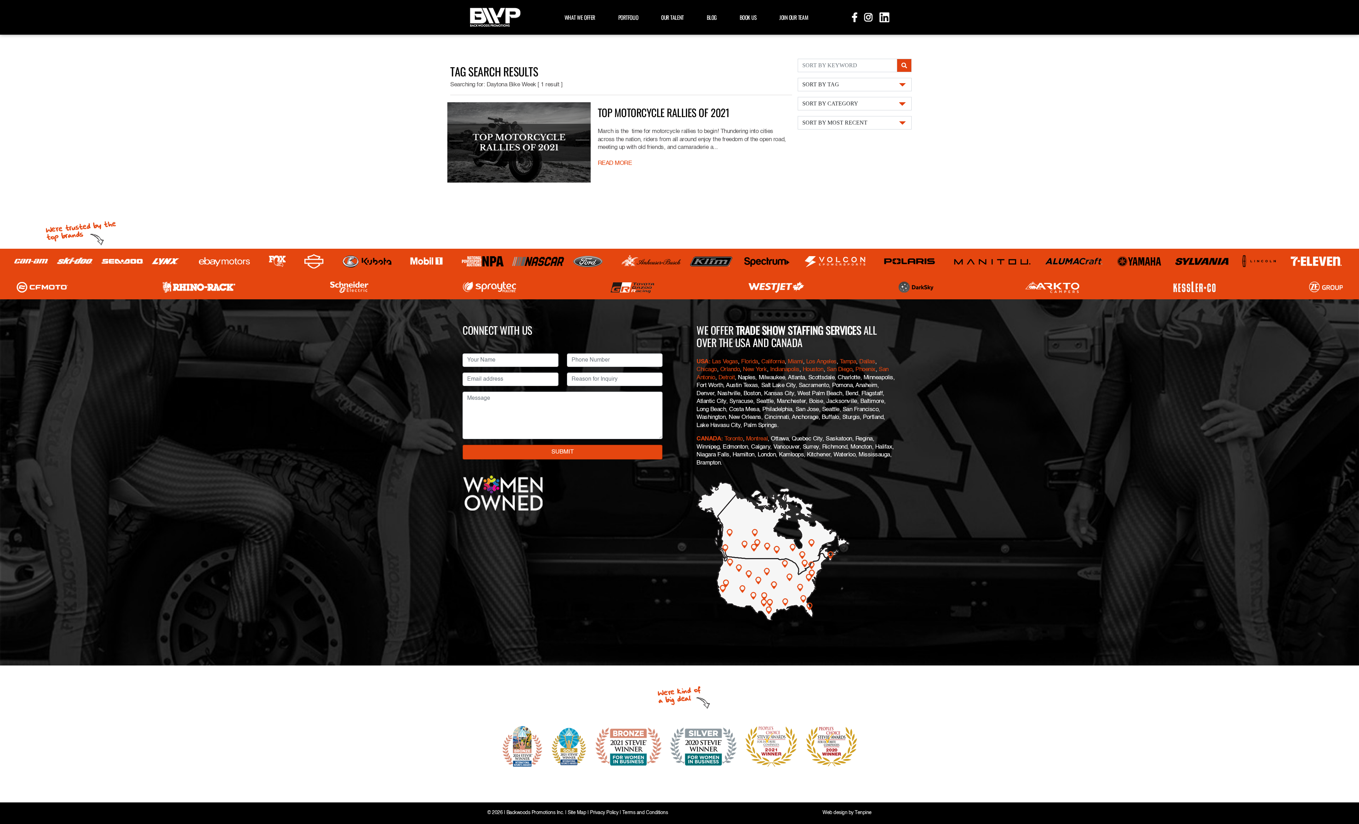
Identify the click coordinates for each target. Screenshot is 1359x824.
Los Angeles (821, 362)
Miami (795, 362)
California (773, 362)
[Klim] (711, 261)
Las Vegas (725, 362)
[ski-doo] (75, 261)
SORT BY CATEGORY (830, 103)
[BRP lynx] (166, 261)
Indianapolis (784, 370)
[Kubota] (367, 261)
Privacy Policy (604, 813)
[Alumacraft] (1074, 261)
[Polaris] (909, 261)
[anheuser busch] (651, 261)
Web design (834, 813)
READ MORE (615, 163)
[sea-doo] (122, 261)
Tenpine (863, 813)
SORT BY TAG (820, 84)
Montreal (757, 439)
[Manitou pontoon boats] (992, 261)
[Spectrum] (766, 261)
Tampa (848, 362)
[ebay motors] (224, 261)
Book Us (748, 17)
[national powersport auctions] (483, 261)
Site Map (577, 813)
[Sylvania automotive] (1202, 261)
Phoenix (865, 370)
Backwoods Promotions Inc (534, 813)
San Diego (840, 370)
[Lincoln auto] (1260, 261)
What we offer (579, 17)
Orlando (730, 370)
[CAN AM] (31, 261)
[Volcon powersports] (835, 261)
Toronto (733, 439)
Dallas (867, 362)
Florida (749, 362)
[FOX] (277, 261)
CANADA (708, 439)
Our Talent (672, 17)
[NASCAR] (538, 261)
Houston (813, 370)
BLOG (712, 17)
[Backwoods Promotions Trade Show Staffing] (495, 16)
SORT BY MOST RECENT (834, 123)
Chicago (706, 370)
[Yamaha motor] (1139, 261)
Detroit (726, 378)
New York (755, 370)
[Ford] (588, 261)
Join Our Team (793, 17)
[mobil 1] (426, 261)
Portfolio (628, 17)
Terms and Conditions (645, 813)
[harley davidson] (313, 261)
